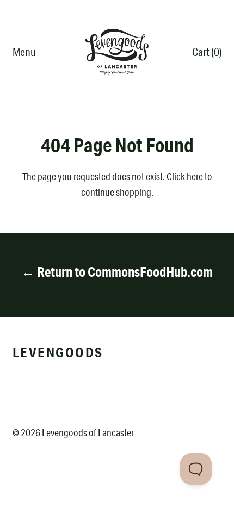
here (195, 176)
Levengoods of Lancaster (88, 432)
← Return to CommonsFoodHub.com (117, 271)
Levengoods (58, 352)
